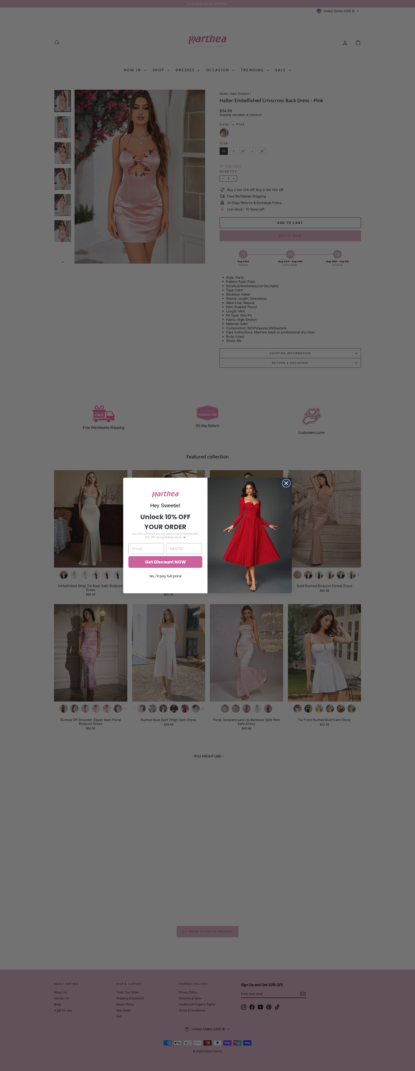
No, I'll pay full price (165, 576)
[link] (165, 494)
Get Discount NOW (165, 562)
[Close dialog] (286, 483)
